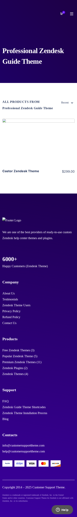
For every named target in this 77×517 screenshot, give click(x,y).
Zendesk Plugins (12, 368)
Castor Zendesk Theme (20, 171)
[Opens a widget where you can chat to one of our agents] (62, 510)
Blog (5, 419)
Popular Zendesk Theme (17, 356)
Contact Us (9, 323)
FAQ (5, 401)
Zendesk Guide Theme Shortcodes (24, 407)
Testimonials (10, 299)
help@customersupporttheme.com (23, 451)
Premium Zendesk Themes (19, 362)
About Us (8, 293)
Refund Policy (11, 317)
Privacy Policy (11, 311)
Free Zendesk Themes (16, 350)
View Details (38, 142)
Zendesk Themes (13, 374)
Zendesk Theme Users (16, 305)
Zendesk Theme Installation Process (24, 413)
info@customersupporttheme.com (23, 445)
